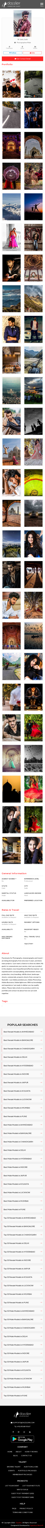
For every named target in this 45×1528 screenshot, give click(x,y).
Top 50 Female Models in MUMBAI (18, 1294)
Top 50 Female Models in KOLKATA (18, 1277)
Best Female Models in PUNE (15, 1116)
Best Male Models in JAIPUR (15, 1175)
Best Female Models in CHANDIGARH (19, 1048)
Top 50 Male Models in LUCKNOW (18, 1378)
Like (33, 53)
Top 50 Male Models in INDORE (16, 1353)
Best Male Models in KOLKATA (16, 1184)
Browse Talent (14, 1467)
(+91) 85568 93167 (23, 1426)
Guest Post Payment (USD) (22, 1493)
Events (11, 1471)
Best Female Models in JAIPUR (16, 1082)
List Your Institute (31, 1486)
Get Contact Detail (23, 59)
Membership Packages (22, 1474)
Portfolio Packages (27, 1471)
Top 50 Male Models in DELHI (16, 1336)
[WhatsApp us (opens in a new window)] (25, 1432)
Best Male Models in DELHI (15, 1150)
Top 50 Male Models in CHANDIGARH (19, 1328)
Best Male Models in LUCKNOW (17, 1192)
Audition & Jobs (31, 1467)
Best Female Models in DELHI (15, 1057)
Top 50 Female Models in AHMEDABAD (20, 1218)
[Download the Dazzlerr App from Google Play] (22, 1439)
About (19, 1452)
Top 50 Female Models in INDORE (17, 1260)
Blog (15, 1455)
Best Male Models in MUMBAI (16, 1201)
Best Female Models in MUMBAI (17, 1108)
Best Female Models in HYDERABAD (18, 1065)
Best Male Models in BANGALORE (18, 1133)
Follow (13, 53)
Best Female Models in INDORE (16, 1074)
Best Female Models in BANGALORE (18, 1040)
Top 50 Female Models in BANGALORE (19, 1226)
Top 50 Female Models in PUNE (16, 1302)
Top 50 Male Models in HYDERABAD (19, 1345)
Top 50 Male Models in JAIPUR (16, 1362)
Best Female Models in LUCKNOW (18, 1099)
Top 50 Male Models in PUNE (15, 1395)
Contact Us (26, 1455)
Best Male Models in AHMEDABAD (18, 1125)
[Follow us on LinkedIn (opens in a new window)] (30, 1432)
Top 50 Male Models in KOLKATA (17, 1370)
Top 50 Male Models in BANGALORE (18, 1319)
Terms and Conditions (22, 1512)
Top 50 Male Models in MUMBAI (17, 1387)
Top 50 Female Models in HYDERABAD (19, 1252)
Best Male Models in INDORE (15, 1167)
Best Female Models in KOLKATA (17, 1091)
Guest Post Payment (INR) (22, 1497)
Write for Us (22, 1489)
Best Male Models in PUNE (14, 1209)
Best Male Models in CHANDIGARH (18, 1142)
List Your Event (12, 1486)
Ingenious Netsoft (36, 1525)
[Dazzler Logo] (11, 4)
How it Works (31, 1452)
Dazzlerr (19, 1523)
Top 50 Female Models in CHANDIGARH (20, 1235)
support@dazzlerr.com (23, 1423)
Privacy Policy (26, 1508)
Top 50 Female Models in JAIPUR (17, 1268)
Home (10, 1452)
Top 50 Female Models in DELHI (16, 1243)
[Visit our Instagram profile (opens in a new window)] (19, 1432)
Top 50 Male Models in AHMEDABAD (19, 1311)
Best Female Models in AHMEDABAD (19, 1032)
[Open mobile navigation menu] (41, 4)
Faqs (14, 1508)
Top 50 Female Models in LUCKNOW (18, 1285)
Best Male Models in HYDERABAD (18, 1159)
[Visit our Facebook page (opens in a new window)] (13, 1432)
